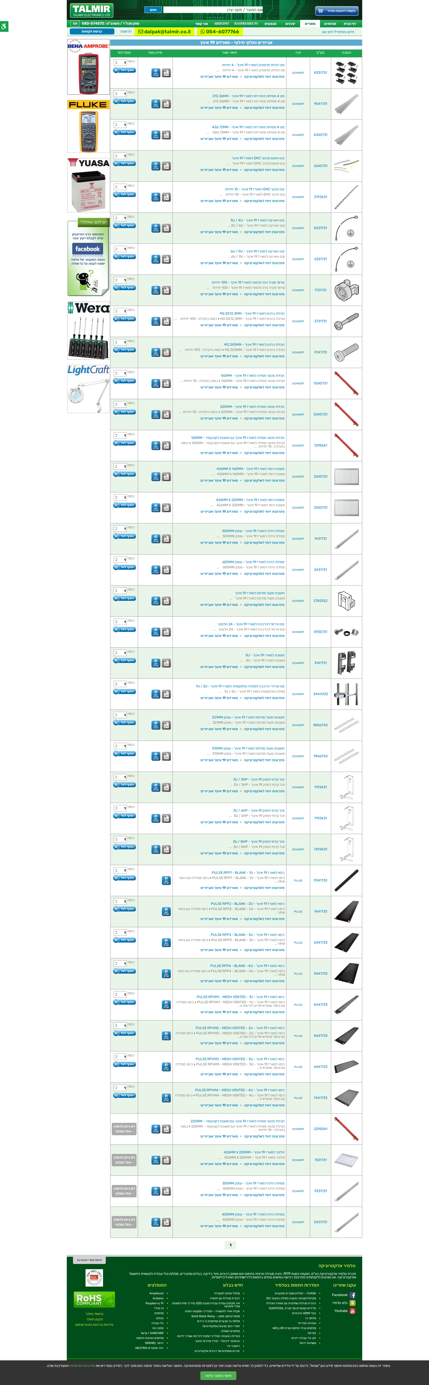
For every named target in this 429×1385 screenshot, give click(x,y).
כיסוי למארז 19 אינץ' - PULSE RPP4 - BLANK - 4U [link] (247, 966)
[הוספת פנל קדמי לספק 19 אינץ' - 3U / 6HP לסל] (124, 815)
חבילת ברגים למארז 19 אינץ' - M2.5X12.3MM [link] (252, 313)
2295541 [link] (320, 1129)
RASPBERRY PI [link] (246, 23)
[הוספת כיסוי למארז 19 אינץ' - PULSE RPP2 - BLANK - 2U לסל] (124, 909)
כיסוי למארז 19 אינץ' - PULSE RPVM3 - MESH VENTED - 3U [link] (240, 1059)
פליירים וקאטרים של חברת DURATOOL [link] (292, 1308)
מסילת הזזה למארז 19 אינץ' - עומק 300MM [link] (253, 1183)
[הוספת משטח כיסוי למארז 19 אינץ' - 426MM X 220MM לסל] (124, 505)
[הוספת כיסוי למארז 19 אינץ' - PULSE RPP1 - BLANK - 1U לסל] (124, 878)
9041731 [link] (320, 104)
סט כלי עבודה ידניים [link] (303, 1338)
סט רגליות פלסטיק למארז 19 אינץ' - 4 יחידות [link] (253, 65)
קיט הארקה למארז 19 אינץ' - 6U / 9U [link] (258, 251)
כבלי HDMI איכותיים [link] (304, 1313)
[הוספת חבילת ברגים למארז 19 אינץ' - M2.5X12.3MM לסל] (124, 318)
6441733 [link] (320, 1067)
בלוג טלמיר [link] (340, 1303)
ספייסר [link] (311, 1333)
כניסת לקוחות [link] (91, 31)
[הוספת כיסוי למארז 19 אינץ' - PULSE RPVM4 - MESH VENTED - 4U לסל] (124, 1095)
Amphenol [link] (156, 1293)
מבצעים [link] (270, 24)
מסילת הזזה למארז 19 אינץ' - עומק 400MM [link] (253, 1214)
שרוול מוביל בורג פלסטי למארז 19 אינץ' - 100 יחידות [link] (248, 282)
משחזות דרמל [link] (307, 1343)
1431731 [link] (320, 539)
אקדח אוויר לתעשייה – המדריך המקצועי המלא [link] (212, 1311)
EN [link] (75, 23)
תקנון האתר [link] (94, 1319)
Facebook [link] (340, 1295)
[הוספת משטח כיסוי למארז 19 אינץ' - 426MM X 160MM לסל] (124, 474)
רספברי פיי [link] (233, 1346)
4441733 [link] (320, 1005)
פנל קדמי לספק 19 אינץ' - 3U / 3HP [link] (259, 779)
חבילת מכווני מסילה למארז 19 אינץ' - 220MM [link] (252, 407)
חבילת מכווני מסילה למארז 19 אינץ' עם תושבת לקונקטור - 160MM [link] (238, 438)
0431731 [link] (320, 1222)
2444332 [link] (320, 694)
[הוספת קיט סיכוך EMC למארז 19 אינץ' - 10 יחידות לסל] (124, 194)
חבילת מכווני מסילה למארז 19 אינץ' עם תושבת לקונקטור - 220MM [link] (238, 1121)
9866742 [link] (321, 756)
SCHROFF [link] (298, 73)
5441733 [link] (320, 1036)
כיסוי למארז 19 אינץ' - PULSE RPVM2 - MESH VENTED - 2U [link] (240, 1028)
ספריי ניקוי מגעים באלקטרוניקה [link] (221, 1326)
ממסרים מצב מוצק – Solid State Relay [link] (215, 1316)
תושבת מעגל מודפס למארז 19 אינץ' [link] (260, 593)
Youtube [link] (341, 1311)
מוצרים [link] (310, 24)
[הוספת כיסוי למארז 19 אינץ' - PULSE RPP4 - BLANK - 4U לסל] (124, 971)
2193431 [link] (320, 197)
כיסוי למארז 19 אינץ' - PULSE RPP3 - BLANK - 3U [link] (248, 935)
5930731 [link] (320, 632)
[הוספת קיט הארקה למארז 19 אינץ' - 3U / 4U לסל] (124, 225)
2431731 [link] (320, 570)
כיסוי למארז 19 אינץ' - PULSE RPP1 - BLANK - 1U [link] (248, 873)
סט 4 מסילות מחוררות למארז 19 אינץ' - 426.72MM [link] (248, 127)
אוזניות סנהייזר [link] (307, 1323)
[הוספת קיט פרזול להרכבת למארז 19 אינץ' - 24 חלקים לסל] (124, 629)
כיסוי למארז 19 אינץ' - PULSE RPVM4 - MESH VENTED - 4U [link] (240, 1090)
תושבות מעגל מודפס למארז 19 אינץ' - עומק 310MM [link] (248, 748)
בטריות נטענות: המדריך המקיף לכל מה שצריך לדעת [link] (208, 1336)
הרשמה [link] (126, 31)
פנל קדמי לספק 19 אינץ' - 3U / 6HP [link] (259, 810)
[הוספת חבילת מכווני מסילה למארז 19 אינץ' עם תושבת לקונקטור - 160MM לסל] (124, 443)
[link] (92, 10)
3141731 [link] (320, 663)
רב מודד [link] (159, 1308)
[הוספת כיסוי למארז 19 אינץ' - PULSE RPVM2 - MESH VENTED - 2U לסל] (124, 1033)
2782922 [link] (320, 601)
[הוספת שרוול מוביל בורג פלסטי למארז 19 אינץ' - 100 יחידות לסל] (124, 287)
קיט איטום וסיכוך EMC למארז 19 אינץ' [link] (258, 158)
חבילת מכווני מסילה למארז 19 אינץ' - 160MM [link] (253, 376)
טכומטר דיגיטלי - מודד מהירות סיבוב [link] (217, 1341)
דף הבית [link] (350, 24)
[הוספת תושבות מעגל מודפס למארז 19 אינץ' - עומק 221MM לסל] (124, 722)
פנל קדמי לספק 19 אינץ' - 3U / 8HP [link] (259, 841)
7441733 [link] (320, 1098)
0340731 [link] (320, 414)
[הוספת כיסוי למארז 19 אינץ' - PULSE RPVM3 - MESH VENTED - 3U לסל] (124, 1064)
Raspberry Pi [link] (154, 1303)
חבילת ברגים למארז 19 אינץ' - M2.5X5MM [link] (254, 344)
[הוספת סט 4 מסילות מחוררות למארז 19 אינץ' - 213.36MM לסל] (124, 101)
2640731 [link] (320, 166)
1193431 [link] (320, 787)
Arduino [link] (158, 1298)
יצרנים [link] (290, 24)
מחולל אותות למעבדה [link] (227, 1293)
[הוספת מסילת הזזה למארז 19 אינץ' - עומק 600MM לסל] (124, 567)
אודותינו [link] (330, 24)
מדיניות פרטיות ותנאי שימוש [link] (94, 1325)
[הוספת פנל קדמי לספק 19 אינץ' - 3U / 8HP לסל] (124, 846)
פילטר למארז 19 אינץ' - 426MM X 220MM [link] (254, 1152)
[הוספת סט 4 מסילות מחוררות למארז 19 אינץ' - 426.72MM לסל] (124, 132)
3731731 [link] (320, 321)
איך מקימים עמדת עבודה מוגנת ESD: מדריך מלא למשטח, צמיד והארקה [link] (205, 1304)
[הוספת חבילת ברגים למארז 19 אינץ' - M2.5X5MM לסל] (124, 349)
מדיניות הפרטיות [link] (82, 1366)
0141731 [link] (320, 352)
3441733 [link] (320, 973)
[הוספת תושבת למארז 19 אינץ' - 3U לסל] (124, 660)
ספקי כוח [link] (158, 1328)
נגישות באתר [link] (94, 1314)
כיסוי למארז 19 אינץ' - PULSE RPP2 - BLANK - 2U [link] (248, 904)
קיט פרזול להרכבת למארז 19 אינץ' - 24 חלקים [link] (251, 624)
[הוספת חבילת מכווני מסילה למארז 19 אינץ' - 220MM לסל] (124, 412)
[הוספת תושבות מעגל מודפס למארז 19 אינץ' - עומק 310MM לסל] (124, 753)
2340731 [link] (320, 476)
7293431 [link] (320, 849)
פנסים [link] (160, 1318)
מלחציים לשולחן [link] (230, 1331)
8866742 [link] (320, 725)
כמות (131, 61)
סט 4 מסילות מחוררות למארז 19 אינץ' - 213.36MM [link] (249, 96)
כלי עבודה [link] (157, 1323)
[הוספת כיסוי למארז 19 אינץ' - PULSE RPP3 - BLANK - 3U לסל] (124, 940)
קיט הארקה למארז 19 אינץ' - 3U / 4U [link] (257, 220)
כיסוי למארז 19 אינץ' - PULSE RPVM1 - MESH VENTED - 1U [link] (241, 997)
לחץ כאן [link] (338, 32)
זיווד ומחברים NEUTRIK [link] (149, 1348)
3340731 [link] (320, 507)
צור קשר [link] (201, 24)
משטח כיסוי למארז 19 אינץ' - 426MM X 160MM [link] (250, 469)
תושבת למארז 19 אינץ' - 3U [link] (265, 655)
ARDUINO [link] (221, 23)
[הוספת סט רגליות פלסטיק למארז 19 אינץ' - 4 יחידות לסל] (124, 70)
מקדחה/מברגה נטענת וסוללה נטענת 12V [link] (291, 1298)
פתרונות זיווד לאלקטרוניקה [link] (264, 77)
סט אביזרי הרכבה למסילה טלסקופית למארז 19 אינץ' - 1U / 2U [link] (240, 686)
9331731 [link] (320, 1191)
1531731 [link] (321, 1160)
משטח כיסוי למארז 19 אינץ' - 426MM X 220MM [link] (250, 500)
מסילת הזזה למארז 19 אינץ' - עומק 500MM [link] (253, 531)
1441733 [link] (320, 911)
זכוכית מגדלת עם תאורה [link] (225, 1298)
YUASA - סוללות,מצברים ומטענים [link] (295, 1293)
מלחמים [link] (159, 1313)
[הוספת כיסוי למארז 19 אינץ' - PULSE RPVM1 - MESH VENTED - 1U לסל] (124, 1002)
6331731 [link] (320, 259)
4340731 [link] (320, 135)
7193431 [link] (320, 818)
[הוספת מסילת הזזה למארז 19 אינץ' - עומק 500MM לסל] (124, 536)
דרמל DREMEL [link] (154, 1343)
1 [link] (230, 1245)
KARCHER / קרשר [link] (152, 1333)
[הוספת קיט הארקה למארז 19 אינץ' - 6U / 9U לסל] (124, 256)
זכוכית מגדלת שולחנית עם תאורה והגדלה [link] (291, 1303)
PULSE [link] (298, 880)
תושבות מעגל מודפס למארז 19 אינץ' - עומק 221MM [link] (248, 717)
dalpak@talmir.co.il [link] (167, 32)
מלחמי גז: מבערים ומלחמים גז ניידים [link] (218, 1321)
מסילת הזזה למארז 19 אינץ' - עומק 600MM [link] (253, 562)
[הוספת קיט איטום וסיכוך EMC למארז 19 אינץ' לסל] (124, 163)
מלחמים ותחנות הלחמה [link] (150, 1338)
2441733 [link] (320, 942)
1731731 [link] (320, 290)
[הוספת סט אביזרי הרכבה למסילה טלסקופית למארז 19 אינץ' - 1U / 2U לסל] (124, 691)
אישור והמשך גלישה (218, 1376)
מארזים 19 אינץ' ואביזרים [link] (219, 77)
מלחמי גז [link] (310, 1318)
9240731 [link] (320, 383)
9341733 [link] (320, 880)
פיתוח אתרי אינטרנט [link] (89, 1260)
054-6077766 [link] (222, 32)
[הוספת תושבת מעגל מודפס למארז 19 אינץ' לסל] (124, 598)
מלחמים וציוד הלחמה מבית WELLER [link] (294, 1328)
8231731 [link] (320, 228)
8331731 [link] (320, 73)
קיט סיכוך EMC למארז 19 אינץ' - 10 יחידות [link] (255, 189)
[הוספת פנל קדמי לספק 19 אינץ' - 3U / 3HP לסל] (124, 784)
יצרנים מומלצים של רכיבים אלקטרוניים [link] (217, 1351)
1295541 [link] (320, 445)
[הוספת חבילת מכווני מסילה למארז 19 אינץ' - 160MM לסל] (124, 381)
